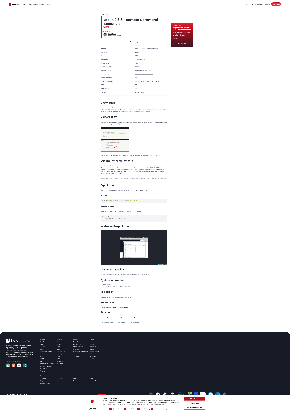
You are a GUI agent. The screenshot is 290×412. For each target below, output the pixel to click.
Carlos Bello (112, 34)
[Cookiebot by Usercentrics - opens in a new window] (92, 409)
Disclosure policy (144, 274)
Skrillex (137, 52)
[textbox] (134, 201)
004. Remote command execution (144, 74)
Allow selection (195, 403)
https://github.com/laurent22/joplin (118, 307)
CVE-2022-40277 (139, 92)
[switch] (126, 409)
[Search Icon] (252, 4)
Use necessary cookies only (194, 407)
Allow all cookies (194, 398)
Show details (161, 409)
